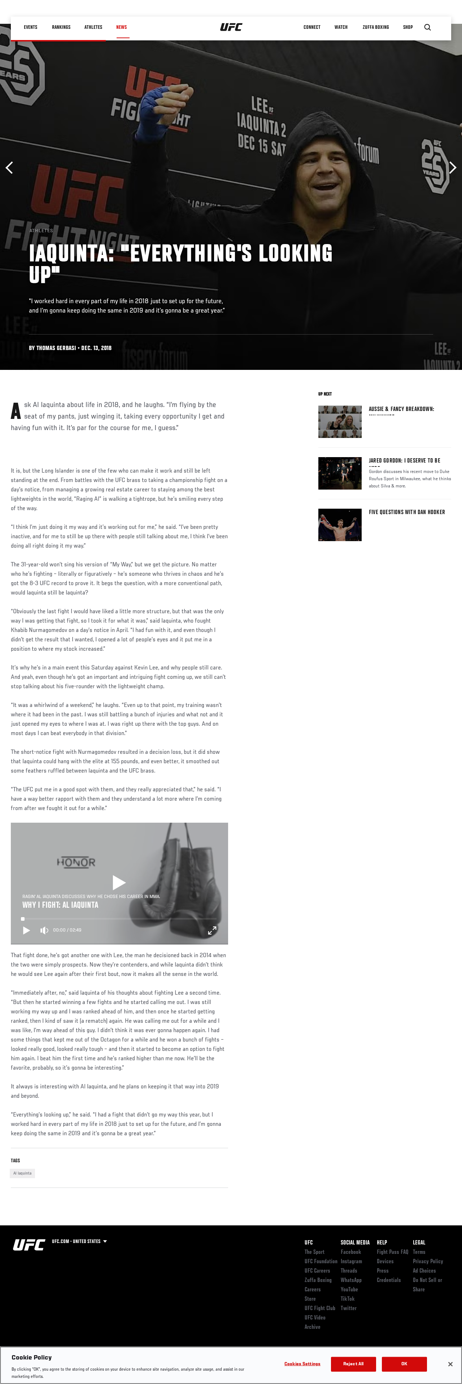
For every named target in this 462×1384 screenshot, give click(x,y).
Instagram (351, 1262)
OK (404, 1364)
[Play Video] (119, 884)
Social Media (355, 1243)
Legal (419, 1243)
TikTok (348, 1299)
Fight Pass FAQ (393, 1252)
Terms (419, 1252)
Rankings (61, 27)
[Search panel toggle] (427, 27)
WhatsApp (351, 1280)
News (121, 27)
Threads (349, 1271)
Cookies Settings (302, 1364)
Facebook (351, 1252)
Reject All (353, 1364)
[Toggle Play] (26, 930)
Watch (341, 27)
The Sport (314, 1252)
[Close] (450, 1364)
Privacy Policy (428, 1262)
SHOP (408, 27)
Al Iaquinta (22, 1173)
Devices (385, 1262)
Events (30, 27)
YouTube (349, 1290)
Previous (11, 168)
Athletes (93, 27)
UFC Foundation (321, 1262)
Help (382, 1243)
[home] (231, 27)
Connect (312, 27)
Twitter (349, 1308)
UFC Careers (317, 1271)
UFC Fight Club (320, 1308)
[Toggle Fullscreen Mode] (212, 930)
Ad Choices (424, 1271)
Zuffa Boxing (376, 27)
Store (310, 1299)
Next (450, 168)
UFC (309, 1243)
